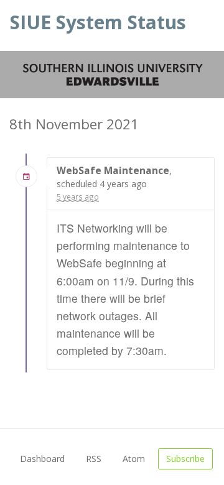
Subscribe (185, 458)
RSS (93, 458)
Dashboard (42, 458)
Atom (134, 458)
